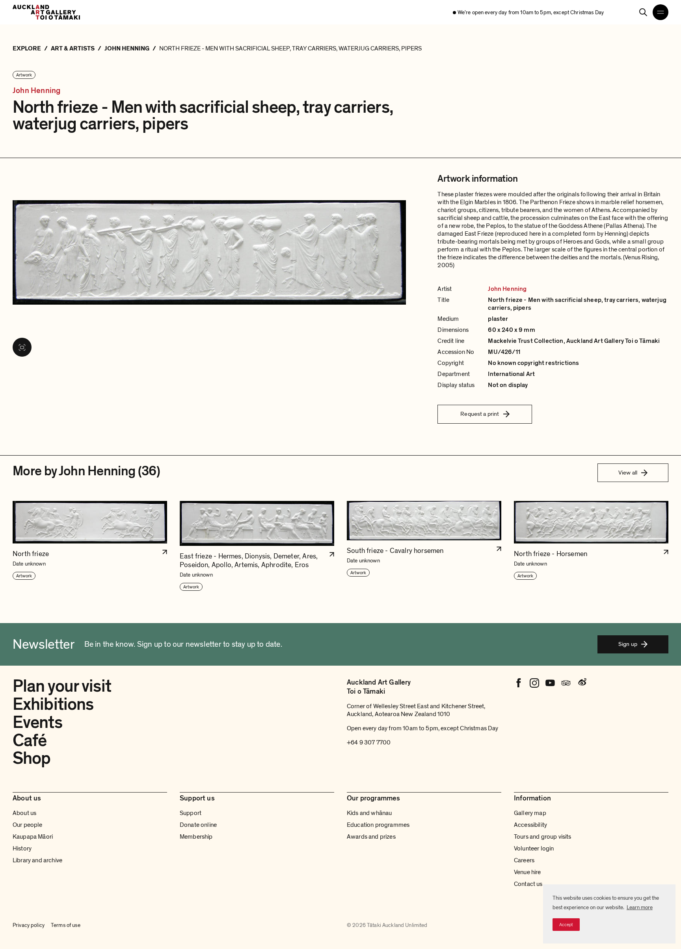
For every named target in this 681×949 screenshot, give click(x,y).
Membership (196, 836)
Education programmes (378, 825)
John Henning (36, 91)
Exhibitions (53, 704)
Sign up (627, 644)
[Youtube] (550, 683)
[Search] (643, 12)
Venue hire (527, 872)
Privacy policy (29, 925)
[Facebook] (518, 683)
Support (190, 813)
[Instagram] (534, 683)
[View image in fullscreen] (22, 347)
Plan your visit (62, 686)
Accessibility (530, 825)
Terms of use (65, 925)
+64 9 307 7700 (369, 742)
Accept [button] (566, 924)
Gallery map (530, 813)
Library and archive (37, 860)
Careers (524, 860)
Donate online (198, 825)
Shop (31, 758)
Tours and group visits (542, 836)
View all (627, 472)
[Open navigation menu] (660, 12)
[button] (90, 546)
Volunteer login (534, 848)
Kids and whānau (369, 813)
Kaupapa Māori (33, 836)
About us (24, 813)
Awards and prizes (371, 836)
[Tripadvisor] (566, 683)
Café (30, 740)
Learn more (640, 907)
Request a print (479, 414)
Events (37, 722)
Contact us (528, 884)
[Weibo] (581, 683)
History (22, 848)
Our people (28, 825)
